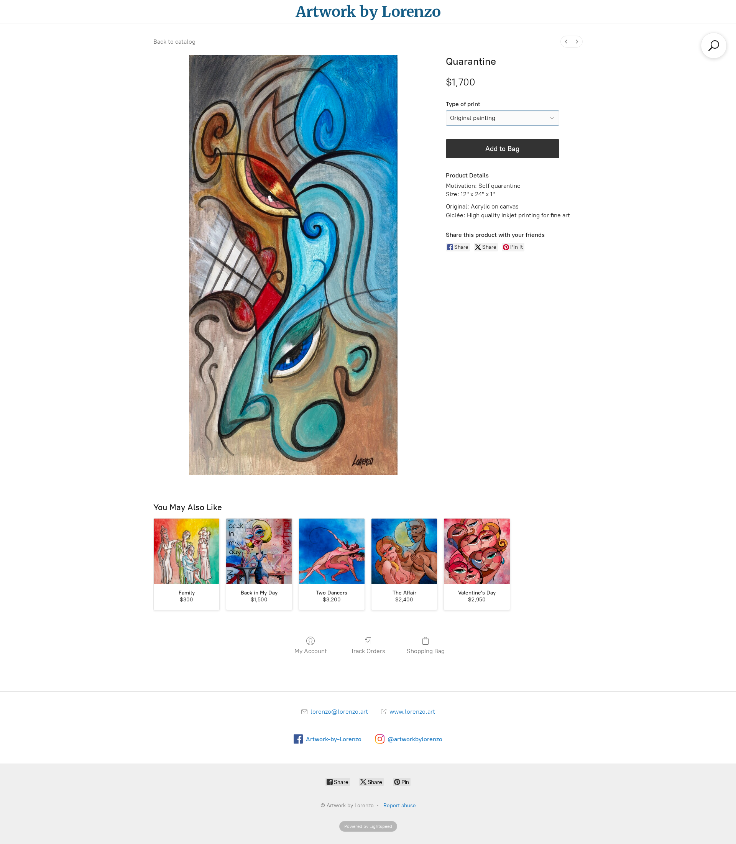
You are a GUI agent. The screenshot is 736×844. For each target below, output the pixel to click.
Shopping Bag (426, 651)
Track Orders (368, 651)
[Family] (186, 551)
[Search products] (714, 46)
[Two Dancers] (332, 551)
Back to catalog (174, 41)
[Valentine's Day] (476, 551)
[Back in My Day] (259, 551)
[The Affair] (404, 551)
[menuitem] (566, 41)
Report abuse (399, 805)
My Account (310, 651)
